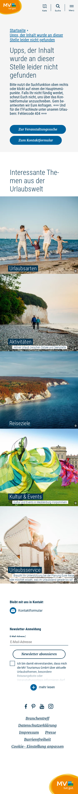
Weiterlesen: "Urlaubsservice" (39, 545)
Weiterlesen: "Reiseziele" (39, 390)
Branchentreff (37, 718)
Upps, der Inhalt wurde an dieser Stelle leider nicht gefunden (36, 37)
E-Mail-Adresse (18, 636)
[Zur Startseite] (12, 8)
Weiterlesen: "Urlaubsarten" (39, 235)
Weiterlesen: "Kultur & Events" (39, 467)
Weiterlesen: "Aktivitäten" (39, 312)
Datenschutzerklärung (37, 725)
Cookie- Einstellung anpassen (37, 746)
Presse (50, 732)
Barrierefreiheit (37, 739)
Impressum (29, 732)
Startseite (18, 30)
